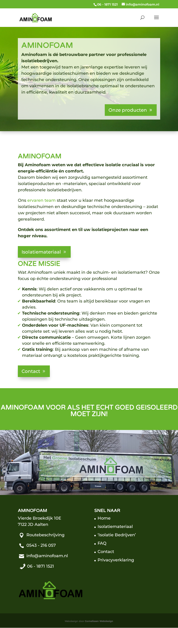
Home (104, 518)
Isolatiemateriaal (41, 252)
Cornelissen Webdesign (99, 621)
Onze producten (127, 110)
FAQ (102, 543)
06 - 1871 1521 (107, 4)
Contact (31, 371)
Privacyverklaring (116, 560)
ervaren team (41, 200)
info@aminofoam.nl (47, 555)
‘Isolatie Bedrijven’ (117, 534)
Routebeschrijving (45, 534)
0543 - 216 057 (41, 545)
